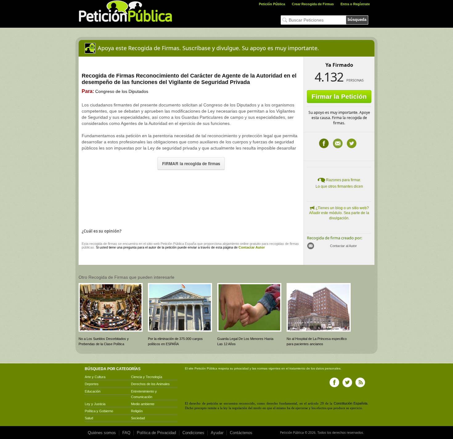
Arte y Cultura (95, 377)
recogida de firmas (103, 243)
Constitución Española (350, 403)
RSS (360, 382)
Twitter (352, 143)
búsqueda (357, 19)
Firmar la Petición (339, 96)
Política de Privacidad (156, 432)
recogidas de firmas (284, 243)
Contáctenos (241, 432)
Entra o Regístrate (355, 4)
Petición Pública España (178, 243)
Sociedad (138, 418)
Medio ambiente (142, 404)
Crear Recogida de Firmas (313, 4)
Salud (89, 418)
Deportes (92, 384)
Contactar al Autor (343, 246)
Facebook (324, 143)
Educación (92, 391)
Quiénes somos (102, 432)
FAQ (126, 432)
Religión (137, 411)
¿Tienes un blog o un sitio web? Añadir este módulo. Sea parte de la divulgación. (339, 213)
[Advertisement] (191, 198)
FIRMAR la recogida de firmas (191, 163)
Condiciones (193, 432)
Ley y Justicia (95, 404)
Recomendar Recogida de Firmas (338, 143)
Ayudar (217, 432)
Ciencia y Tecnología (146, 377)
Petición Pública (272, 4)
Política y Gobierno (99, 411)
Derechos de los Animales (150, 384)
